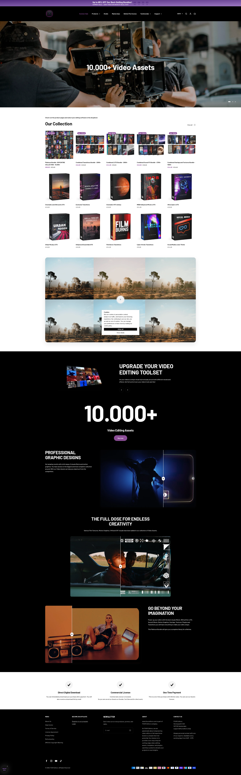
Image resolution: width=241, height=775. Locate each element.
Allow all (120, 329)
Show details (120, 333)
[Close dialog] (138, 361)
